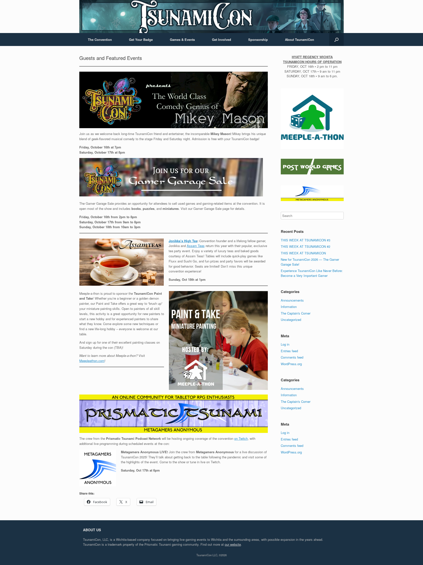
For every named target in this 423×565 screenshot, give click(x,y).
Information (289, 306)
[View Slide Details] (312, 117)
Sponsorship (258, 39)
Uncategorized (291, 319)
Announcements (292, 300)
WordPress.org (291, 364)
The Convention (100, 39)
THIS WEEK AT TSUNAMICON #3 (305, 240)
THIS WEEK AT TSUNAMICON (303, 253)
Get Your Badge (141, 39)
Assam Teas (196, 245)
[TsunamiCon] (211, 16)
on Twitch (241, 438)
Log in (285, 344)
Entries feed (289, 351)
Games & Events (182, 39)
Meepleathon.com (92, 360)
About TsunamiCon (299, 39)
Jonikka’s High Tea (183, 240)
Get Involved (221, 39)
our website (233, 544)
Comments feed (292, 357)
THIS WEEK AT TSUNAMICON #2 (305, 246)
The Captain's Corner (295, 313)
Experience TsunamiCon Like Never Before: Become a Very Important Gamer (312, 273)
